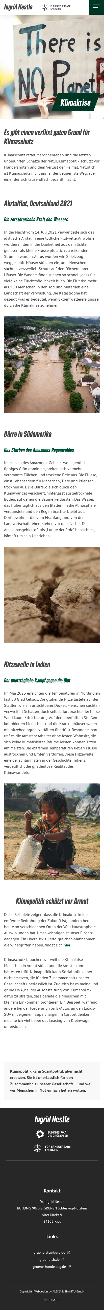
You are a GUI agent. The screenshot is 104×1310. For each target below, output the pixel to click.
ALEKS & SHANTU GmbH (68, 1291)
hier (67, 945)
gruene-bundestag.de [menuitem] (49, 1266)
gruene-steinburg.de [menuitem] (49, 1252)
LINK (8, 7)
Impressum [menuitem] (52, 1299)
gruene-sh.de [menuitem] (49, 1259)
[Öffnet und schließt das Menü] (96, 7)
